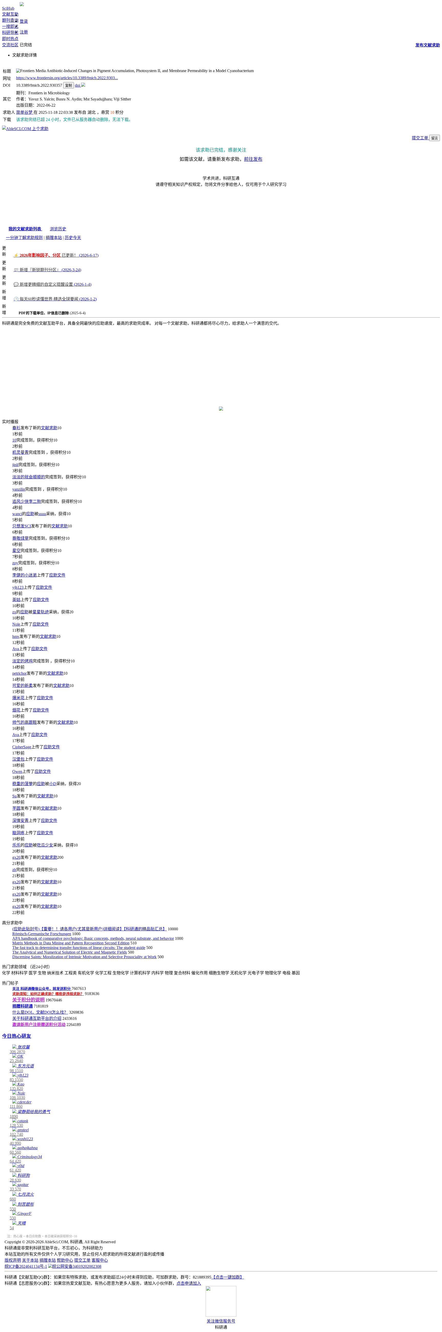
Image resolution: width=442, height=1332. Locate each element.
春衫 (16, 428)
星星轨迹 (40, 612)
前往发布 (253, 159)
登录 (24, 21)
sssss (42, 514)
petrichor (19, 673)
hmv (15, 636)
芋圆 (16, 808)
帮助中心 (65, 1260)
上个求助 (39, 129)
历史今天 (73, 237)
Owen (17, 771)
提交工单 (420, 138)
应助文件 (57, 575)
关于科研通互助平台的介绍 (36, 1018)
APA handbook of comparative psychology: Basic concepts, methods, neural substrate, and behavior (93, 938)
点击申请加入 (188, 1283)
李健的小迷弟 (24, 575)
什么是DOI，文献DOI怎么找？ (40, 1012)
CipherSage (21, 747)
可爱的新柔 (22, 685)
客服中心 (100, 1260)
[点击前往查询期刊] (221, 409)
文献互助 (10, 14)
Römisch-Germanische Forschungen (41, 934)
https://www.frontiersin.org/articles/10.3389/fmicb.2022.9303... (67, 78)
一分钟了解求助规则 (24, 237)
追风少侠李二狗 (26, 501)
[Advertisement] (221, 363)
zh (14, 869)
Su (14, 796)
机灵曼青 (20, 452)
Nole (16, 624)
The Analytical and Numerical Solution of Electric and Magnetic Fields (69, 952)
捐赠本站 (54, 237)
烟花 (16, 710)
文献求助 (49, 428)
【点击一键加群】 (227, 1277)
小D (52, 784)
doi (78, 85)
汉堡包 (18, 759)
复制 (68, 85)
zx (14, 612)
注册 (24, 32)
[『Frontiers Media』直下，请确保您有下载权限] (83, 85)
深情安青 (20, 820)
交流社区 (10, 45)
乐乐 (16, 845)
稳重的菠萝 (22, 784)
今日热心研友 (16, 1036)
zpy (15, 563)
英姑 (16, 599)
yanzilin (18, 489)
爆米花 (18, 698)
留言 (434, 138)
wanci (17, 514)
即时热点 (10, 39)
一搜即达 (10, 26)
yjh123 (18, 587)
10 (14, 440)
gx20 (16, 857)
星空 (16, 550)
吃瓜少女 (45, 845)
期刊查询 (10, 20)
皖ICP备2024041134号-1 (26, 1266)
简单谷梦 (25, 112)
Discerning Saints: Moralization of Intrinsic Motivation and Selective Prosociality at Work (84, 957)
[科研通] (22, 5)
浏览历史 (58, 229)
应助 (30, 514)
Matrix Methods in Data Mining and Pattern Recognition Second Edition (70, 943)
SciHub (8, 8)
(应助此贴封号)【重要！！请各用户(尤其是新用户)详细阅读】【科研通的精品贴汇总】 (89, 929)
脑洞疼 (18, 833)
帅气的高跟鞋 (24, 722)
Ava (15, 649)
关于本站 (30, 1260)
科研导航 (10, 32)
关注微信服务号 (221, 1321)
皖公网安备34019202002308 (76, 1266)
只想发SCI (21, 526)
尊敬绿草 (20, 538)
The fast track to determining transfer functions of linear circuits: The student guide (78, 947)
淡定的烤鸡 (22, 661)
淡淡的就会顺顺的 (28, 477)
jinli (15, 464)
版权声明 (13, 1260)
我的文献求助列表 (25, 229)
